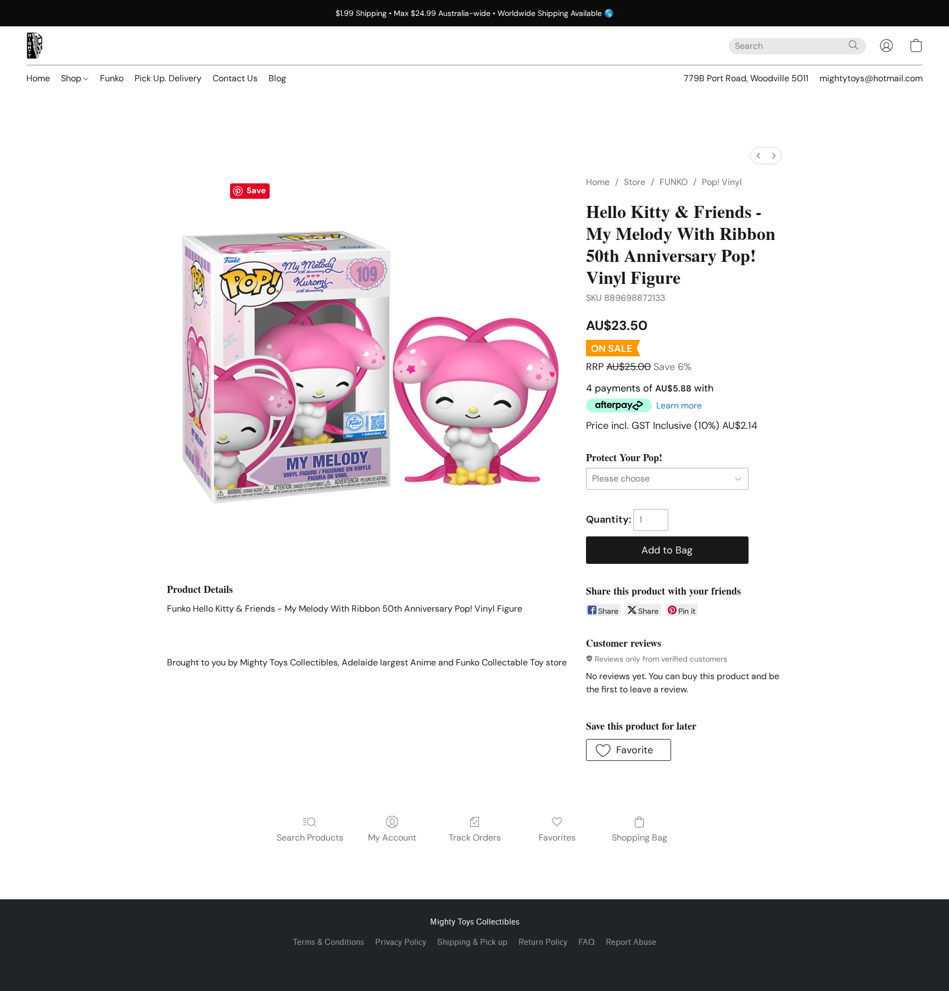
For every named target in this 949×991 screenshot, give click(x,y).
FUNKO (674, 182)
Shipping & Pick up (472, 942)
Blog (277, 78)
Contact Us (235, 78)
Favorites (557, 837)
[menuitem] (758, 156)
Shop (72, 78)
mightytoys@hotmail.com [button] (871, 78)
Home (38, 78)
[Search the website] (853, 45)
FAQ (586, 942)
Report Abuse (631, 942)
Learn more (679, 405)
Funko (112, 78)
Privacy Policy (400, 942)
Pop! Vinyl (722, 182)
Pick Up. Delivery (168, 78)
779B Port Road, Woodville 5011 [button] (746, 78)
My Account (392, 837)
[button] (34, 45)
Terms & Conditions (328, 942)
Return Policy (542, 942)
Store (634, 182)
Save (256, 190)
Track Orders (475, 837)
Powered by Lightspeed (475, 961)
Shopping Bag (639, 837)
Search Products (310, 837)
